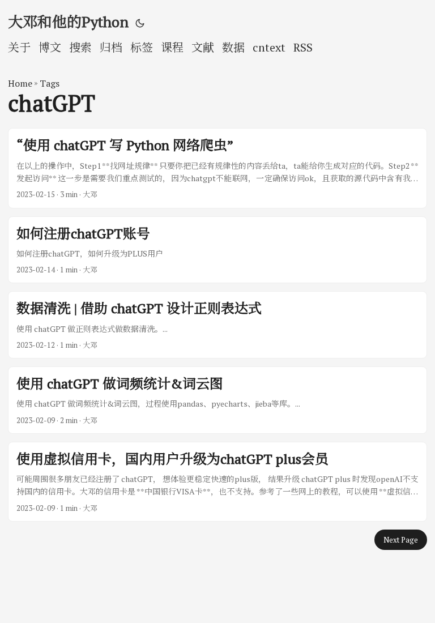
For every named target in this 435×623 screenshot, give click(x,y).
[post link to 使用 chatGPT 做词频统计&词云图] (217, 400)
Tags (49, 83)
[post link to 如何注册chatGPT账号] (217, 250)
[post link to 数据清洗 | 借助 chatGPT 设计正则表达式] (217, 325)
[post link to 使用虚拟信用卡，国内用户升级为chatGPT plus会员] (217, 481)
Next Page (400, 540)
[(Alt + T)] (140, 23)
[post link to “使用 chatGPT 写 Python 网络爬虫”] (217, 168)
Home (20, 83)
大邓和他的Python (68, 21)
